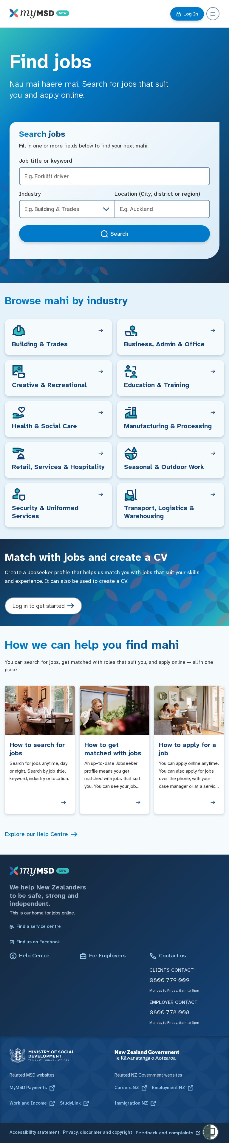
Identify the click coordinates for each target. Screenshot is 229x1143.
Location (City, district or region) (157, 194)
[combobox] (162, 209)
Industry (30, 194)
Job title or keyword (45, 160)
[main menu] (212, 13)
